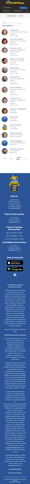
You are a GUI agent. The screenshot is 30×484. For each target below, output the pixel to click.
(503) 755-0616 (15, 208)
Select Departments (7, 25)
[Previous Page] (5, 158)
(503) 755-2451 (16, 206)
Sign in (23, 8)
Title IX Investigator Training (14, 236)
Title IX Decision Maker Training (14, 239)
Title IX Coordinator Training (14, 233)
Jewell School (11, 16)
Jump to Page (18, 158)
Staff (21, 16)
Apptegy (18, 481)
